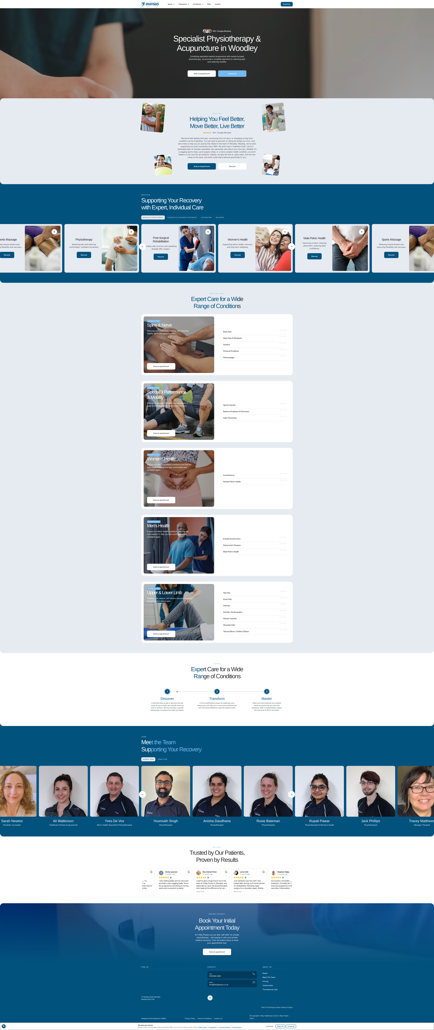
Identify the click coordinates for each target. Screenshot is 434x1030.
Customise (269, 1026)
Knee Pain (227, 599)
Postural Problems (231, 351)
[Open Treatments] (189, 4)
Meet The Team (269, 977)
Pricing (265, 981)
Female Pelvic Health (232, 481)
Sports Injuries (229, 405)
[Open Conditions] (203, 4)
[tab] (153, 217)
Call (210, 974)
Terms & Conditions (225, 1027)
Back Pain (227, 332)
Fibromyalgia (228, 357)
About (265, 973)
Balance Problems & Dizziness (236, 411)
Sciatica (226, 344)
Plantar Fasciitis (230, 618)
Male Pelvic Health (231, 552)
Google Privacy (237, 1027)
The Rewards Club (270, 989)
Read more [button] (187, 891)
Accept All (291, 1026)
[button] (142, 246)
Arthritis (226, 606)
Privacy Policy (202, 1027)
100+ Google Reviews (222, 31)
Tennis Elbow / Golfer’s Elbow (236, 631)
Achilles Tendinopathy (232, 612)
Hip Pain (226, 593)
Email (211, 982)
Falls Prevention (230, 418)
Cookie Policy (213, 1027)
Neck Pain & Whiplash (232, 338)
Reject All (280, 1026)
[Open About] (174, 4)
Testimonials (268, 985)
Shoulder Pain (229, 625)
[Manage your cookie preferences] (4, 1026)
